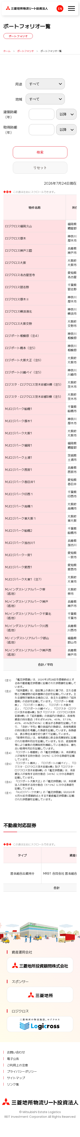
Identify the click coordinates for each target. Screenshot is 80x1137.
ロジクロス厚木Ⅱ (17, 299)
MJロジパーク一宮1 (18, 555)
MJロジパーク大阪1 (18, 433)
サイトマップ (16, 1077)
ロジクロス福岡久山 (18, 226)
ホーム (6, 51)
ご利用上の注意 (17, 1065)
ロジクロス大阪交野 (18, 323)
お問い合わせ (16, 1052)
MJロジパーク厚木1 (18, 421)
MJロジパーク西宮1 (18, 469)
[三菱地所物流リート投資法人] (26, 7)
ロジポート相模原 (17, 335)
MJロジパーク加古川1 (20, 543)
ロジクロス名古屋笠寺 (20, 275)
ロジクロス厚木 (15, 238)
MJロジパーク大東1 (18, 579)
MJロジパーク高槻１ (19, 506)
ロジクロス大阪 (15, 262)
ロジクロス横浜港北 (18, 311)
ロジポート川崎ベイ (18, 372)
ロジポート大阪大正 (18, 360)
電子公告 (13, 1058)
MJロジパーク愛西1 (18, 567)
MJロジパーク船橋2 (18, 530)
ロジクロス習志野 (17, 287)
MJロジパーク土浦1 (18, 457)
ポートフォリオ (25, 51)
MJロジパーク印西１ (19, 494)
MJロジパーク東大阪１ (20, 518)
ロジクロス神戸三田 (18, 250)
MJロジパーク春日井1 (20, 482)
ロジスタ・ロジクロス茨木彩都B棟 (28, 396)
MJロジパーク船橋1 (18, 409)
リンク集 (13, 1084)
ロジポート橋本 (15, 348)
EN (60, 8)
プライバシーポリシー (22, 1071)
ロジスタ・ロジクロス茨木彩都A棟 (28, 384)
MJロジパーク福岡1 (18, 445)
